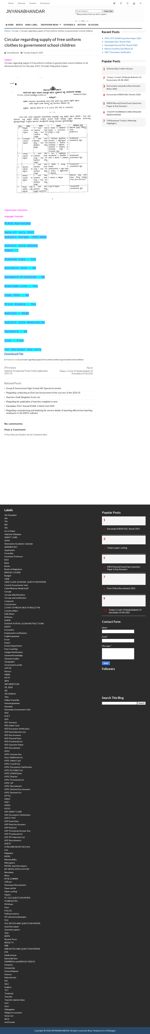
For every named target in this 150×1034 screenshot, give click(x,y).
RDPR (7, 936)
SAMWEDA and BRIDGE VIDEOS (19, 961)
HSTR (7, 677)
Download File (13, 354)
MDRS (7, 856)
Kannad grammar (12, 703)
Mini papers (9, 862)
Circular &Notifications (14, 595)
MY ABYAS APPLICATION (16, 869)
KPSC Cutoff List (12, 764)
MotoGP (81, 25)
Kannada (8, 706)
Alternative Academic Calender (18, 543)
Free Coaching (11, 649)
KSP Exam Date (11, 821)
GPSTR (7, 668)
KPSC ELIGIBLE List (13, 770)
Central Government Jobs (16, 585)
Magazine (8, 853)
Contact (32, 3)
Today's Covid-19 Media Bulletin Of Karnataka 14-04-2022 (124, 78)
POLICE (8, 910)
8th (6, 524)
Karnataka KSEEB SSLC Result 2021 (124, 94)
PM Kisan (8, 904)
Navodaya (8, 872)
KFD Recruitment (12, 748)
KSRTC (7, 843)
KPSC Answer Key (13, 754)
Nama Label (31, 25)
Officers (8, 881)
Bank (6, 563)
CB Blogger (110, 1030)
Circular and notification (15, 598)
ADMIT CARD (10, 537)
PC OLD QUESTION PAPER (17, 897)
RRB (6, 945)
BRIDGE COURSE (12, 572)
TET (6, 990)
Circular (15, 31)
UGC (6, 1003)
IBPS (6, 681)
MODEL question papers (15, 866)
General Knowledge (13, 655)
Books (7, 566)
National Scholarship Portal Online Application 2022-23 (26, 372)
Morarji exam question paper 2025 (123, 557)
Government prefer (13, 665)
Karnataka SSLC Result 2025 (118, 41)
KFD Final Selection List (15, 732)
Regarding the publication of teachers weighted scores (32, 401)
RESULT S (8, 942)
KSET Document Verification (118, 52)
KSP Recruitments (12, 840)
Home (10, 25)
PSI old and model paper (15, 917)
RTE (6, 952)
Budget (7, 575)
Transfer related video (14, 1000)
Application (9, 550)
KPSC (7, 751)
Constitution (10, 604)
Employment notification (15, 633)
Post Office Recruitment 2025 (121, 588)
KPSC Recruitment (13, 786)
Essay (7, 639)
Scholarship (9, 968)
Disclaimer (45, 3)
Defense (8, 617)
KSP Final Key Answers (15, 824)
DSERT (7, 626)
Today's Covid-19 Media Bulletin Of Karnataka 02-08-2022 (76, 372)
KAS (6, 712)
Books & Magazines (13, 569)
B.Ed (6, 559)
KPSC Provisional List (14, 779)
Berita (19, 25)
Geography (9, 661)
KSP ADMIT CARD (13, 811)
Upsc (6, 1006)
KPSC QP (8, 783)
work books (9, 1022)
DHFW (7, 620)
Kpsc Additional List (13, 757)
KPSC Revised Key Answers (17, 789)
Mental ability (10, 859)
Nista (6, 875)
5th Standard (10, 515)
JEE (6, 690)
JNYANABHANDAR (25, 11)
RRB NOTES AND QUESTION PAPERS (22, 949)
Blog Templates (95, 1030)
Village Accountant (13, 1012)
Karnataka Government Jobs (17, 709)
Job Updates (10, 693)
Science (8, 974)
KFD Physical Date (12, 738)
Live (6, 850)
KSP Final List (10, 827)
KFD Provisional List (13, 741)
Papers (7, 894)
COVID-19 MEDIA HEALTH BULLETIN (22, 607)
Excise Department (13, 645)
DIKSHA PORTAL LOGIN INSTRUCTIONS (24, 623)
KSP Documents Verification (17, 815)
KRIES (7, 799)
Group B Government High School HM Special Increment (33, 388)
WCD (6, 1019)
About (11, 3)
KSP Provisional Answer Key (17, 831)
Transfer (8, 996)
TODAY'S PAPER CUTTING (120, 538)
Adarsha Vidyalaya (12, 534)
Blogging (93, 25)
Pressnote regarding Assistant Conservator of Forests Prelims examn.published (122, 579)
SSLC (6, 984)
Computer (9, 601)
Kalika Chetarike (11, 700)
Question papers (12, 929)
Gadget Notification (13, 652)
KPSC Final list (11, 776)
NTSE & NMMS (11, 878)
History (7, 671)
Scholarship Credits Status (120, 68)
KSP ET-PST (10, 818)
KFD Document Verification (16, 728)
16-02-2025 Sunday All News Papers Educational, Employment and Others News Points (124, 600)
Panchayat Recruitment (15, 885)
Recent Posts (10, 939)
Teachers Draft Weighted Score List (23, 397)
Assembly (8, 553)
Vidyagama (9, 1009)
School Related (11, 971)
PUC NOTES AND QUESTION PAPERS (22, 923)
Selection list (10, 977)
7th (6, 521)
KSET (7, 802)
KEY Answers (10, 722)
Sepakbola (69, 25)
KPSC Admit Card (12, 760)
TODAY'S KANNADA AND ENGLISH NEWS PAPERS (124, 113)
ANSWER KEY (10, 547)
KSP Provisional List (13, 834)
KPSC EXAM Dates (13, 773)
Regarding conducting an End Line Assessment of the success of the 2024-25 (43, 392)
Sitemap (21, 3)
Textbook (8, 993)
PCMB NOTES (11, 901)
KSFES (7, 805)
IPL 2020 (8, 687)
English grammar (11, 636)
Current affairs (11, 610)
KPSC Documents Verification (18, 767)
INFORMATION (11, 684)
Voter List (8, 1016)
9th (6, 528)
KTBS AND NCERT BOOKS (17, 847)
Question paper (11, 926)
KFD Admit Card (11, 725)
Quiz (6, 933)
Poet (6, 907)
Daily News (9, 614)
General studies (11, 658)
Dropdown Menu (49, 25)
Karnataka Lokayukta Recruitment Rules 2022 (123, 87)
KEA (6, 719)
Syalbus (7, 987)
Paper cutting (10, 891)
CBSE (7, 579)
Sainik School (10, 955)
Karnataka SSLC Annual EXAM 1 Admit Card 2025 (30, 406)
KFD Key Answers (12, 735)
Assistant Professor (13, 556)
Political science (11, 913)
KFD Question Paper (13, 744)
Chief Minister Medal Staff (16, 588)
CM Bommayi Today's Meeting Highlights (121, 122)
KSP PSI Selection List (14, 837)
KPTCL (7, 795)
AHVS (7, 540)
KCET (7, 716)
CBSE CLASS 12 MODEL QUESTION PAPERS (25, 582)
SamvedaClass (11, 958)
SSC (6, 980)
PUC (6, 920)
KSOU (7, 808)
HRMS (7, 674)
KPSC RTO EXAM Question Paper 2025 (123, 38)
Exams (7, 642)
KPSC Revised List (12, 792)
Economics (9, 630)
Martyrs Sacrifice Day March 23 (119, 48)
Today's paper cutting (117, 548)
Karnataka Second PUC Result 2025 (121, 45)
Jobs (6, 697)
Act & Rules (9, 531)
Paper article (10, 888)
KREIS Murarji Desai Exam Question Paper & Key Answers (124, 104)
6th (6, 518)
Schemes (8, 964)
